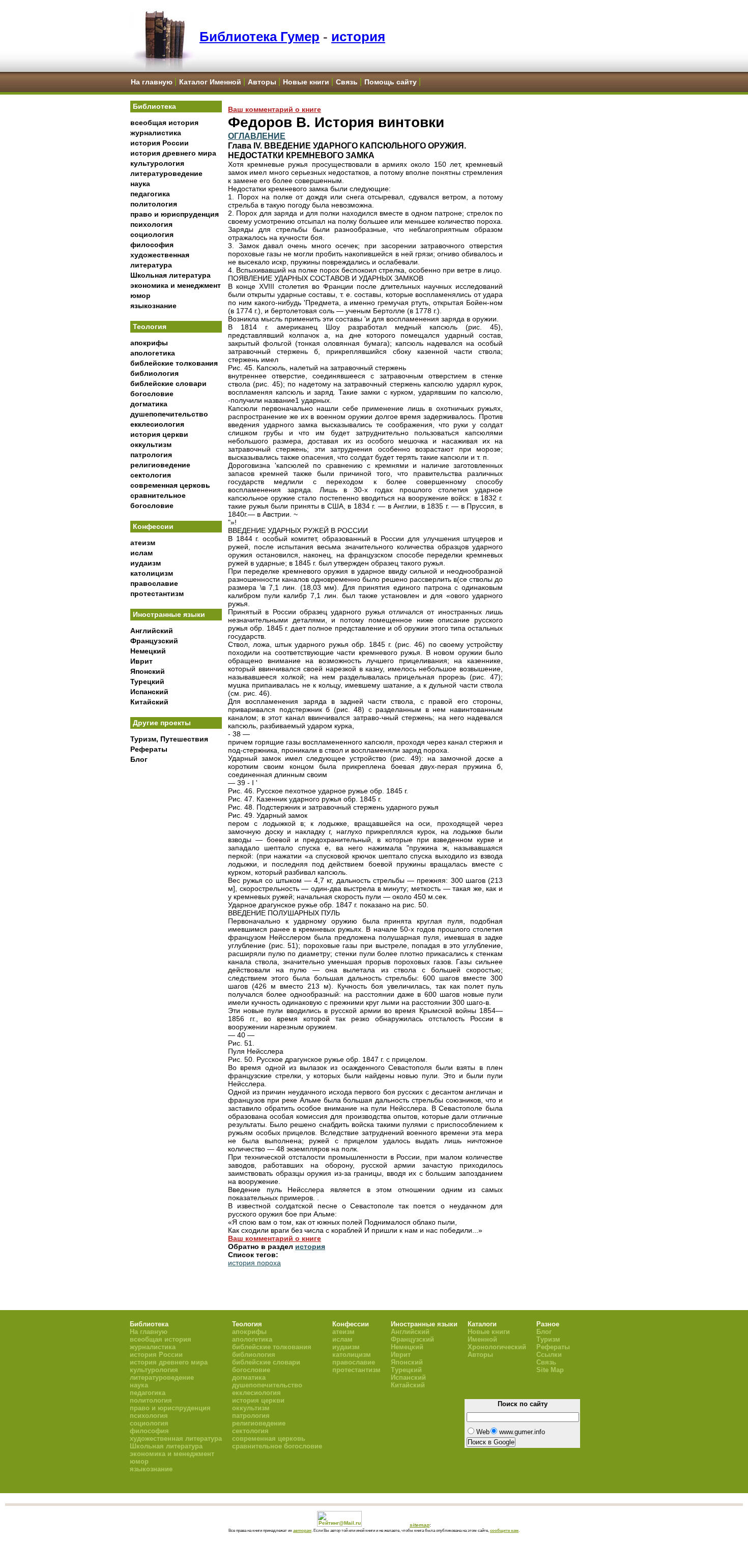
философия (152, 245)
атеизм (142, 543)
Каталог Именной (210, 82)
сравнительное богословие (277, 1446)
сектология (150, 475)
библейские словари (168, 383)
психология (151, 224)
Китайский (149, 702)
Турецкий (147, 681)
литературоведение (166, 173)
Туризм (548, 1339)
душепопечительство (169, 414)
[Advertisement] (176, 936)
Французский (154, 641)
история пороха (254, 1263)
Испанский (149, 692)
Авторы (262, 82)
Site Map (550, 1370)
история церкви (159, 434)
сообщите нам (504, 1530)
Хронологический (497, 1347)
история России (159, 143)
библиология (154, 373)
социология (152, 234)
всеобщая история (164, 122)
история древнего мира (173, 153)
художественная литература (176, 1438)
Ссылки (549, 1354)
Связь (347, 82)
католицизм (151, 573)
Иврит (141, 661)
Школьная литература (170, 275)
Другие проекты (162, 723)
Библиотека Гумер (259, 36)
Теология (149, 326)
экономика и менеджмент (175, 285)
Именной (482, 1339)
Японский (147, 671)
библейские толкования (174, 363)
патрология (151, 455)
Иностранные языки (169, 614)
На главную (151, 82)
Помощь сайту (390, 82)
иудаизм (145, 563)
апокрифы (149, 343)
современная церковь (170, 485)
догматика (148, 404)
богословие (152, 394)
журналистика (155, 133)
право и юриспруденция (174, 214)
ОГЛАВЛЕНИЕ (256, 135)
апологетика (152, 353)
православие (154, 583)
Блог (139, 759)
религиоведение (160, 465)
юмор (140, 295)
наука (140, 184)
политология (153, 204)
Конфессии (153, 526)
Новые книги (306, 82)
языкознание (153, 306)
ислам (141, 553)
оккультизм (150, 444)
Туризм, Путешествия (169, 739)
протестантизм (157, 593)
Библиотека (154, 106)
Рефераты (148, 749)
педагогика (150, 194)
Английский (151, 631)
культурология (157, 163)
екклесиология (157, 424)
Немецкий (148, 651)
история (358, 36)
